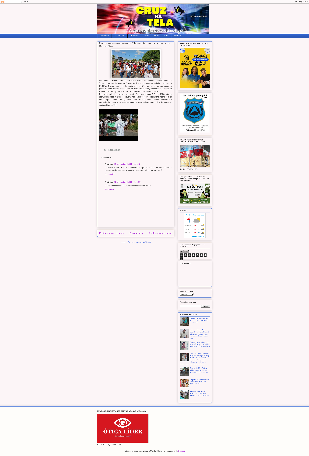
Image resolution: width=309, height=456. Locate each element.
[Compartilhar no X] (114, 150)
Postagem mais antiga (160, 233)
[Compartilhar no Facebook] (116, 150)
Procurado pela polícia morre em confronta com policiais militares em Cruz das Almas (200, 344)
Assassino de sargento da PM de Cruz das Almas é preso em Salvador (200, 320)
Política (146, 36)
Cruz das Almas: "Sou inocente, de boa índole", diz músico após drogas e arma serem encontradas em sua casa (199, 334)
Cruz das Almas (119, 36)
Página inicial (136, 233)
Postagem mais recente (111, 233)
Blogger (181, 451)
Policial (156, 36)
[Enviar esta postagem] (105, 150)
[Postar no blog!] (112, 150)
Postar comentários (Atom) (139, 242)
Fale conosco (134, 36)
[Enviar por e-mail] (110, 150)
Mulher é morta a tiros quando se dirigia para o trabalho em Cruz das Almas (199, 393)
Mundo (166, 36)
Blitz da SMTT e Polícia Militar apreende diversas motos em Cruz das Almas (199, 370)
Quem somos (104, 36)
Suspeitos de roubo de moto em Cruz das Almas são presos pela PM (199, 381)
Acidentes (177, 36)
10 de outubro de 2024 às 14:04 (127, 164)
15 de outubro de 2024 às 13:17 (127, 182)
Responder (110, 174)
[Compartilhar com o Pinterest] (119, 150)
